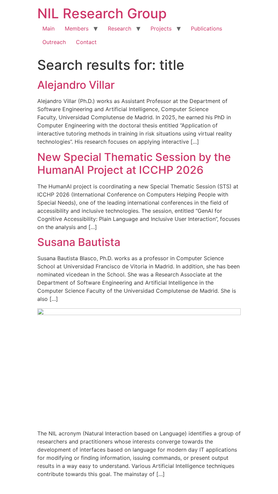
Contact (86, 42)
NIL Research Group (102, 13)
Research (119, 28)
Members (76, 28)
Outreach (54, 42)
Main (48, 28)
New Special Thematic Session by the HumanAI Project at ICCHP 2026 (134, 163)
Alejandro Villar (76, 84)
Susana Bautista (78, 242)
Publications (206, 28)
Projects (161, 28)
